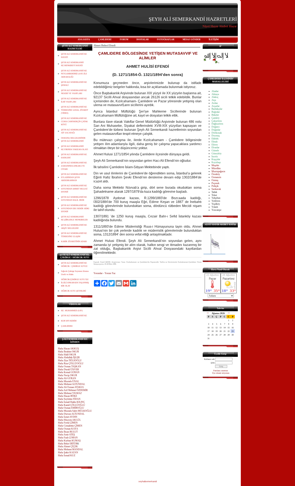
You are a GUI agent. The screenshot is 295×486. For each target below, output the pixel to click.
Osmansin (216, 177)
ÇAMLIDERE (105, 39)
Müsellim (216, 168)
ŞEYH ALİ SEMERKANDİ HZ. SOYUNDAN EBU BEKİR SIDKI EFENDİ (75, 208)
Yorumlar (98, 273)
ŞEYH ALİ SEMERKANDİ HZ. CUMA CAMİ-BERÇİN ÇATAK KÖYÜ (74, 121)
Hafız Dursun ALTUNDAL (71, 413)
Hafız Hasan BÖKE (67, 396)
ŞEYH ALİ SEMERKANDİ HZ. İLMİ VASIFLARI (74, 100)
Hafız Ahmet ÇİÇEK (68, 446)
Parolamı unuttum (220, 370)
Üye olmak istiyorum (220, 373)
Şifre (213, 363)
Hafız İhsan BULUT (68, 431)
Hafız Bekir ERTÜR (67, 443)
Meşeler (215, 165)
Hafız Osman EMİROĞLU (71, 407)
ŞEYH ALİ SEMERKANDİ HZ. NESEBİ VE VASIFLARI (74, 92)
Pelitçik (215, 186)
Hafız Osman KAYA (68, 428)
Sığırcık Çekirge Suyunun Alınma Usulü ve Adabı (74, 272)
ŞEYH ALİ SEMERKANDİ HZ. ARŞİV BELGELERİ (74, 226)
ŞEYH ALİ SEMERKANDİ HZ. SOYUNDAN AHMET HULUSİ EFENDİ (74, 188)
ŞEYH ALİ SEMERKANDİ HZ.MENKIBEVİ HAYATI (72, 64)
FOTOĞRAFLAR (165, 39)
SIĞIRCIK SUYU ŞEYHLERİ (73, 291)
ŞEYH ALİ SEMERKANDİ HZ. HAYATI (74, 55)
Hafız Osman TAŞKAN (69, 366)
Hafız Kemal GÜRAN (68, 372)
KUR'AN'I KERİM (68, 321)
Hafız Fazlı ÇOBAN (68, 437)
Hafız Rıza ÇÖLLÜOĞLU (70, 363)
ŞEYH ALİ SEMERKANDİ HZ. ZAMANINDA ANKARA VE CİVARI (74, 166)
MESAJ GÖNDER (191, 39)
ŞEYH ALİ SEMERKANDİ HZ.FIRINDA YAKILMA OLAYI (74, 147)
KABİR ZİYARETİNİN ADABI (74, 241)
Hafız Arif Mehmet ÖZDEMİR (73, 390)
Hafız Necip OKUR (67, 375)
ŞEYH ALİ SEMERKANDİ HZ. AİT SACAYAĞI (74, 131)
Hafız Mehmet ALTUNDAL (71, 384)
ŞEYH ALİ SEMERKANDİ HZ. (74, 315)
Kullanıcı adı (209, 359)
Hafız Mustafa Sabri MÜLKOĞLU (75, 410)
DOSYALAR (142, 39)
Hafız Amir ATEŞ (66, 434)
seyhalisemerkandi (147, 481)
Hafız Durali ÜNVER (68, 369)
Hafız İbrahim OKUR (68, 351)
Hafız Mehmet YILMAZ (70, 393)
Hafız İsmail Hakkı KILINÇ (71, 402)
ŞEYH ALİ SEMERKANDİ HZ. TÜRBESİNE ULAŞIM (74, 234)
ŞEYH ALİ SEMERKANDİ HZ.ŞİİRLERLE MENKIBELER (74, 218)
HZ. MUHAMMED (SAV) (72, 310)
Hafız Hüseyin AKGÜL (69, 419)
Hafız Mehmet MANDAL (70, 449)
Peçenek (215, 183)
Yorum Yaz (110, 273)
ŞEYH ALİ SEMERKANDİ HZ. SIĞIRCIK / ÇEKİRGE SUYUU (74, 264)
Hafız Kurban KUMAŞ (69, 440)
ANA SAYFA (84, 39)
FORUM (124, 39)
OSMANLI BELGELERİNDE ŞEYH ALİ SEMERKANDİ (73, 139)
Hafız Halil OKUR (67, 354)
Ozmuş (215, 180)
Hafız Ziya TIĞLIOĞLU (70, 360)
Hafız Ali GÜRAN (67, 378)
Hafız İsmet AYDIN (67, 416)
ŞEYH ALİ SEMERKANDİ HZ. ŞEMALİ (74, 83)
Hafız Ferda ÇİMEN (68, 422)
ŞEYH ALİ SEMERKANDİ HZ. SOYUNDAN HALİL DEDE (74, 198)
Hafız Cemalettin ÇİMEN (70, 425)
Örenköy (216, 174)
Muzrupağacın (218, 171)
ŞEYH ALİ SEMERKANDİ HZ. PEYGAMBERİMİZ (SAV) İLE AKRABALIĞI (74, 74)
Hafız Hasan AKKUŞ (68, 348)
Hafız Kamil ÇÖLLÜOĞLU (71, 405)
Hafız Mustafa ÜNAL (68, 381)
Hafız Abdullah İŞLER (69, 357)
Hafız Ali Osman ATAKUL (71, 387)
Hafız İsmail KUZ (66, 455)
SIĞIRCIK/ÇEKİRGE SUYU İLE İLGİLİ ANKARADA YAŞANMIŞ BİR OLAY (75, 282)
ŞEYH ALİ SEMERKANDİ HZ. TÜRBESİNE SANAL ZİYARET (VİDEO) (74, 110)
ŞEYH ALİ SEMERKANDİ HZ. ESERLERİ (74, 156)
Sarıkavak (216, 189)
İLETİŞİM (214, 39)
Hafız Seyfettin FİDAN (69, 399)
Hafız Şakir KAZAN (68, 452)
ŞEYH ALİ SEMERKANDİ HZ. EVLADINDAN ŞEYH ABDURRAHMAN (74, 177)
